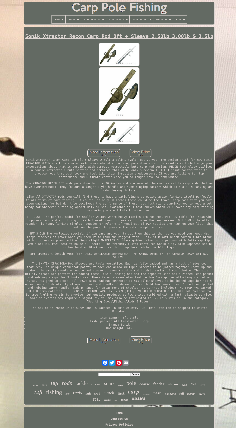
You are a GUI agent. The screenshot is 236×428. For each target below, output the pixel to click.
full (181, 393)
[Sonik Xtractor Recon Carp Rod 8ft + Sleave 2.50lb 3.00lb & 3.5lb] (119, 55)
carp (134, 391)
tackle (81, 383)
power (120, 385)
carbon (35, 385)
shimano (170, 393)
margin (191, 393)
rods (67, 383)
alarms (173, 384)
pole (131, 383)
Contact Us (119, 418)
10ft (54, 383)
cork (44, 385)
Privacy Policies (119, 424)
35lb (96, 399)
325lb (184, 385)
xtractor (96, 384)
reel (67, 393)
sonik (109, 383)
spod (97, 393)
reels (77, 392)
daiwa (138, 398)
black (121, 393)
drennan (146, 394)
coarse (144, 384)
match (108, 393)
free (193, 384)
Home (119, 413)
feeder (158, 384)
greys (202, 393)
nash (157, 393)
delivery (124, 400)
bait (88, 393)
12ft (38, 392)
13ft (202, 385)
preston (107, 400)
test (116, 400)
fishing (54, 392)
